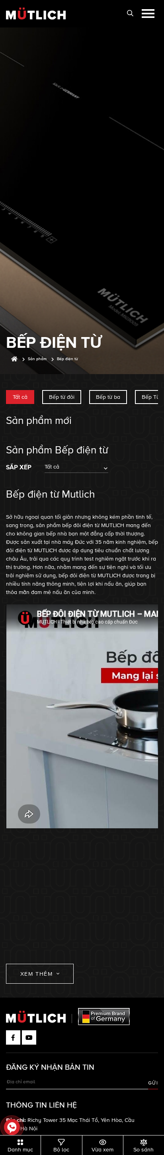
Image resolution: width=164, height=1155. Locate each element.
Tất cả (20, 397)
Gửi (153, 1083)
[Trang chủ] (14, 359)
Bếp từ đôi (61, 397)
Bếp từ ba (108, 397)
